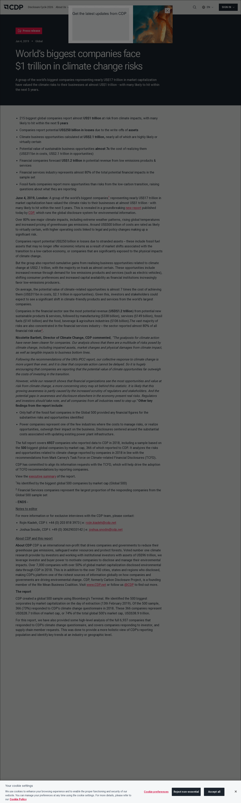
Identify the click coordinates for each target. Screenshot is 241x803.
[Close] (235, 791)
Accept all (214, 791)
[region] (120, 792)
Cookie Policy (18, 799)
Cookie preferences (156, 791)
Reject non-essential (186, 791)
